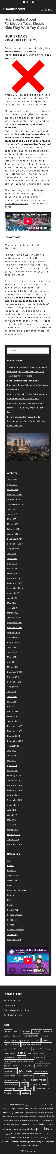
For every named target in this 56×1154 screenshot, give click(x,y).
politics (25, 1070)
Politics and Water (15, 929)
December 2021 (14, 672)
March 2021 (12, 711)
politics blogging (41, 1071)
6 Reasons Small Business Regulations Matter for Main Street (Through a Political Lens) (26, 407)
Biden (16, 1032)
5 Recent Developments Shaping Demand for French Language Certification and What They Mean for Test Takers (28, 371)
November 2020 (14, 731)
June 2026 (12, 479)
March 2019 (12, 829)
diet (7, 1040)
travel (20, 1089)
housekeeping (10, 1057)
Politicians (12, 920)
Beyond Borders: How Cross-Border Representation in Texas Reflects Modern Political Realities (26, 421)
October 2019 (13, 795)
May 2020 (11, 760)
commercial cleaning (37, 1105)
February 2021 (13, 716)
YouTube (25, 1093)
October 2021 (13, 677)
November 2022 (14, 627)
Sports (24, 1084)
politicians (10, 1071)
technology (10, 1089)
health (21, 1052)
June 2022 (12, 652)
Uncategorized (14, 939)
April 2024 (12, 563)
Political (10, 905)
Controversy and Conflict (16, 1010)
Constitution (10, 1005)
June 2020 (12, 756)
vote (16, 1093)
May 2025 (11, 519)
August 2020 (13, 746)
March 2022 (12, 667)
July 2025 (11, 509)
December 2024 (14, 539)
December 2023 (14, 578)
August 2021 (13, 686)
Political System (12, 1000)
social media (38, 1079)
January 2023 (13, 617)
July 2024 (11, 553)
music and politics (38, 1124)
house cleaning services (36, 1053)
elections (46, 1040)
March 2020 (12, 770)
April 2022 (12, 662)
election (36, 1040)
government (12, 1044)
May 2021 (11, 701)
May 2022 (11, 657)
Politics (10, 925)
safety (24, 1080)
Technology (12, 934)
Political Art (12, 910)
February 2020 (14, 775)
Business (11, 870)
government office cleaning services (17, 1049)
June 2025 (12, 514)
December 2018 (14, 844)
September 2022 (15, 637)
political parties (43, 1066)
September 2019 (14, 800)
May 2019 (11, 820)
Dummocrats (30, 1151)
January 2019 (13, 839)
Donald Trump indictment (20, 1040)
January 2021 (13, 721)
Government (13, 880)
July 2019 (11, 810)
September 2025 (15, 504)
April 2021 (11, 706)
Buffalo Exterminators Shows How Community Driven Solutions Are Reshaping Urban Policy (27, 385)
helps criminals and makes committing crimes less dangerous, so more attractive (27, 200)
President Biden (25, 1076)
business (26, 1032)
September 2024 (15, 544)
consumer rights (31, 1036)
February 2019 (13, 834)
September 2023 (15, 588)
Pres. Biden (10, 1076)
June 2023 (12, 598)
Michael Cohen (38, 1057)
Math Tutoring (24, 1057)
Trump (29, 1089)
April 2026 (12, 484)
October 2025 (13, 499)
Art (8, 860)
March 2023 (12, 613)
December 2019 (14, 785)
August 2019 (13, 805)
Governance (12, 875)
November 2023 (14, 583)
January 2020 (13, 780)
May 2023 (11, 603)
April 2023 (12, 608)
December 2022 (14, 622)
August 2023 (13, 593)
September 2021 (14, 682)
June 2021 (12, 696)
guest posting (10, 1053)
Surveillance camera (38, 1084)
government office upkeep (41, 1049)
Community (17, 1036)
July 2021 (11, 691)
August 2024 (13, 548)
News (9, 900)
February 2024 (14, 573)
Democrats (45, 1036)
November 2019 (14, 790)
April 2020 (12, 765)
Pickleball (16, 1066)
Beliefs (10, 865)
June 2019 (12, 815)
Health (10, 885)
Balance (8, 1032)
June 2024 (12, 558)
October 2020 (13, 736)
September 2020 (15, 741)
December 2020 (14, 726)
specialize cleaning (11, 1084)
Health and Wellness (16, 890)
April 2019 (11, 825)
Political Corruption (13, 1015)
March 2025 (12, 524)
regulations (40, 1076)
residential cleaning (11, 1080)
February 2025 (14, 529)
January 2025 (13, 534)
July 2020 (11, 751)
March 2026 (12, 489)
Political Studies (14, 915)
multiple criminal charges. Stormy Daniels (19, 1062)
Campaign (37, 1032)
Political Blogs (28, 1066)
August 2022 (13, 642)
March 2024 (12, 568)
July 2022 (11, 647)
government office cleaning (32, 1044)
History (10, 895)
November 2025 (14, 494)
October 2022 (13, 632)
